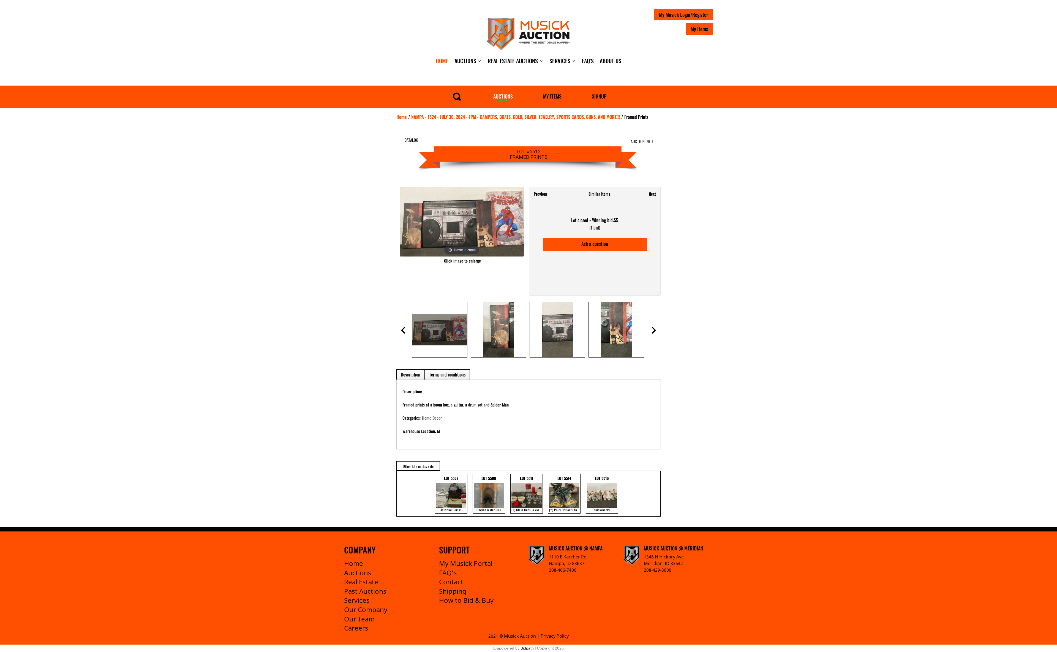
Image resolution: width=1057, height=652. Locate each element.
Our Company (365, 609)
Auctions (465, 61)
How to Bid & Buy (466, 600)
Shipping (453, 591)
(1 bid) (594, 227)
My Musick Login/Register (683, 14)
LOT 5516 (602, 493)
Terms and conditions (447, 374)
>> (652, 493)
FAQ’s (448, 572)
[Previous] (411, 222)
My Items (699, 28)
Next (652, 194)
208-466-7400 (562, 570)
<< (402, 493)
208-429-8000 (657, 570)
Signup (599, 96)
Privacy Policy (555, 636)
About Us (610, 61)
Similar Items (599, 194)
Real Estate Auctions (513, 61)
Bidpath (527, 648)
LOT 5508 (488, 493)
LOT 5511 (527, 493)
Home (442, 61)
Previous (540, 194)
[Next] (513, 222)
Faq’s (588, 61)
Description (410, 374)
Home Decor (432, 418)
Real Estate (361, 581)
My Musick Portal (465, 563)
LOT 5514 (565, 493)
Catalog (411, 140)
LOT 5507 (451, 493)
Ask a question (594, 243)
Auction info (642, 141)
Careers (356, 627)
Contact (451, 581)
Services (559, 61)
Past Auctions (365, 591)
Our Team (359, 618)
